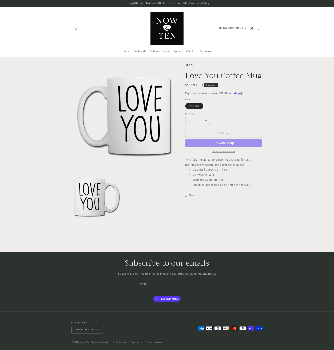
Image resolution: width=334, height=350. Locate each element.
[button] (75, 28)
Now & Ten (85, 342)
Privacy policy (136, 342)
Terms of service (154, 342)
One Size (196, 106)
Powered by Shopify (100, 342)
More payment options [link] (223, 151)
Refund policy (119, 342)
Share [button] (192, 195)
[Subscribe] (194, 284)
